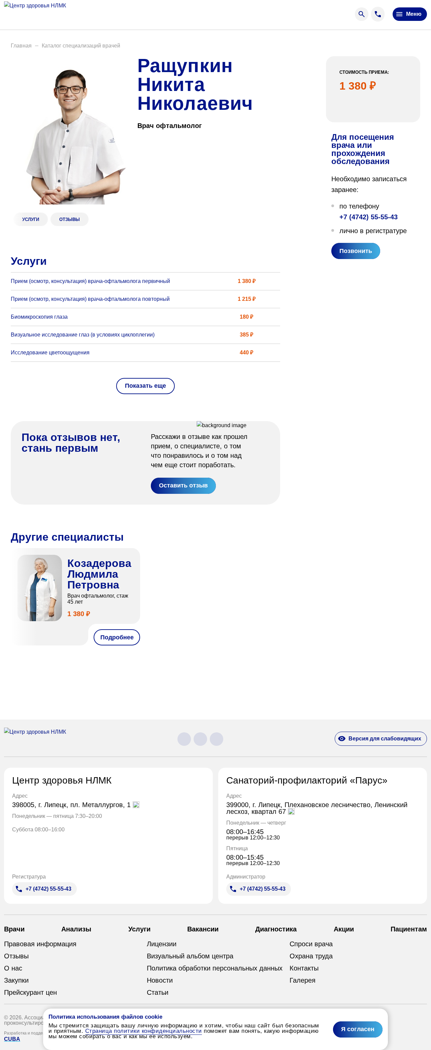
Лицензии (161, 944)
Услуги (139, 929)
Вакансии (203, 929)
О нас (13, 968)
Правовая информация (40, 944)
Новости (160, 980)
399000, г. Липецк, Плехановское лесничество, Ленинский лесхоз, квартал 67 (316, 808)
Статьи (157, 992)
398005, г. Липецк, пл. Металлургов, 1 (72, 804)
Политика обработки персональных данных (215, 968)
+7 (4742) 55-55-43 (368, 217)
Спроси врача (311, 944)
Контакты (304, 968)
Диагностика (276, 929)
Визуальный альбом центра (190, 956)
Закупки (16, 980)
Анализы (76, 929)
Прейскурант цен (30, 992)
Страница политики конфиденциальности (143, 1031)
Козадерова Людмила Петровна (99, 574)
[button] (21, 46)
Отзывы (16, 956)
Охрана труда (311, 956)
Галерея (303, 980)
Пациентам (409, 929)
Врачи (14, 929)
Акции (344, 929)
